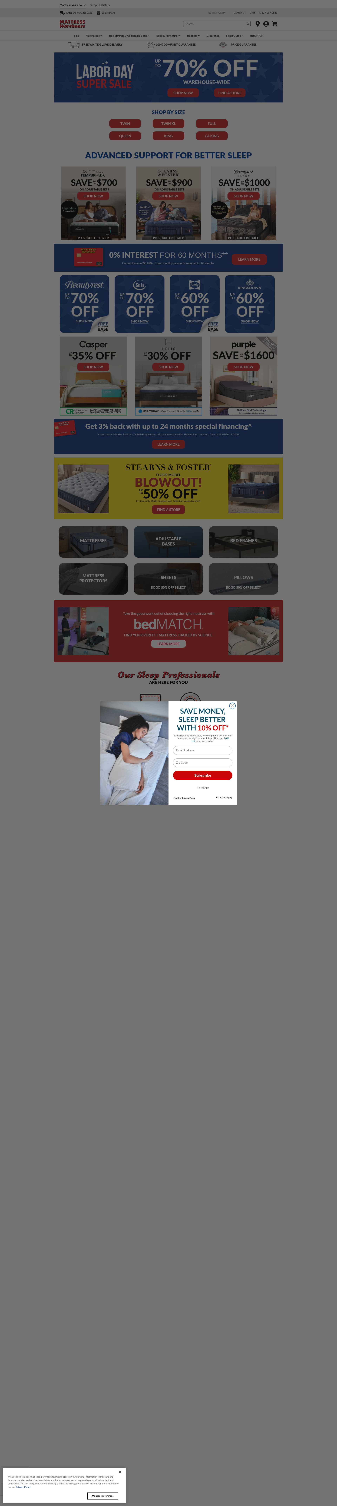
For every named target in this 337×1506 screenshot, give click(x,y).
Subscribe (202, 775)
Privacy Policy (23, 1487)
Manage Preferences (102, 1495)
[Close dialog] (232, 706)
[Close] (120, 1472)
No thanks (202, 787)
